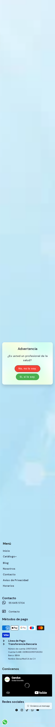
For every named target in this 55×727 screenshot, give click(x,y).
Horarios (8, 585)
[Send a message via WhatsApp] (4, 722)
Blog (6, 563)
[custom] (16, 710)
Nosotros (9, 568)
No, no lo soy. (27, 368)
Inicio (6, 550)
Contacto (9, 574)
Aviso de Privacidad (15, 580)
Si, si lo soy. (27, 377)
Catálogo (9, 556)
